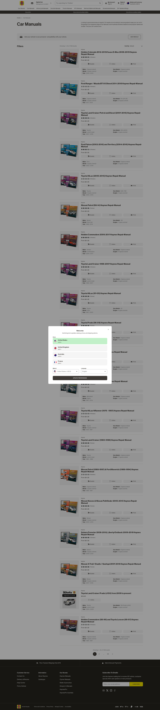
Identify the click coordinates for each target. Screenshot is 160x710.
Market (54, 368)
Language (83, 368)
